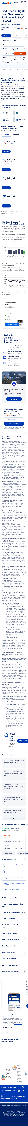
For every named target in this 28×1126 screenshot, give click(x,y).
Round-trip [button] (6, 40)
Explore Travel (16, 3)
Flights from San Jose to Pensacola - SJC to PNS (13, 877)
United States (22, 70)
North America (17, 70)
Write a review (8, 853)
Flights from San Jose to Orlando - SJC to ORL (13, 871)
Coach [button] (4, 44)
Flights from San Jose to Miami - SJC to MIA (13, 865)
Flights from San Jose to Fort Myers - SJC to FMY (13, 890)
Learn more (14, 381)
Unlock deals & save (14, 424)
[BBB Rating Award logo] (25, 1074)
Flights (11, 69)
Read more (6, 765)
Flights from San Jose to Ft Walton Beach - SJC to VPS (14, 884)
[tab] (6, 35)
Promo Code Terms (8, 1032)
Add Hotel (15, 58)
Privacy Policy (14, 430)
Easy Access (4, 1089)
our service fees (18, 1024)
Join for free (14, 399)
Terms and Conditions (8, 1112)
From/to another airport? (9, 61)
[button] (23, 2)
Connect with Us (12, 1089)
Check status (12, 324)
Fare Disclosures (7, 1027)
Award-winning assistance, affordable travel (10, 1040)
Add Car (24, 58)
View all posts (13, 818)
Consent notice (7, 430)
